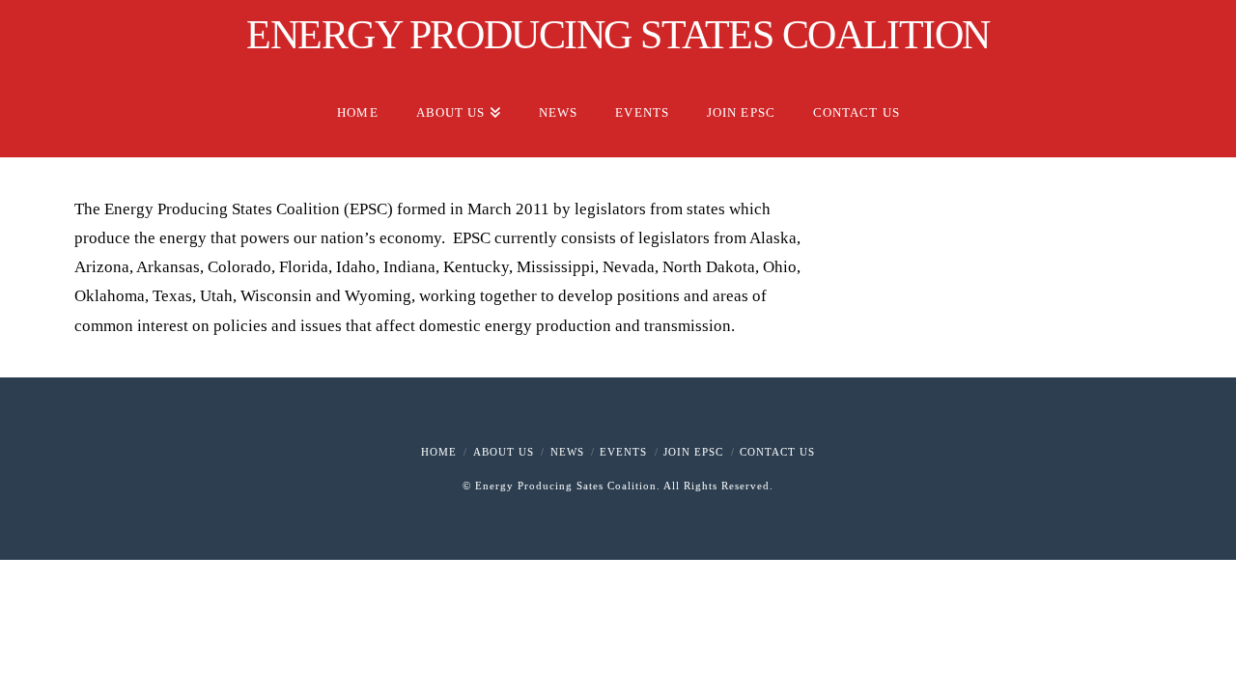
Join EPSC (693, 452)
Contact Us (777, 452)
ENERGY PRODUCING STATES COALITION (618, 34)
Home (439, 452)
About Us (503, 452)
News (567, 452)
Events (623, 452)
